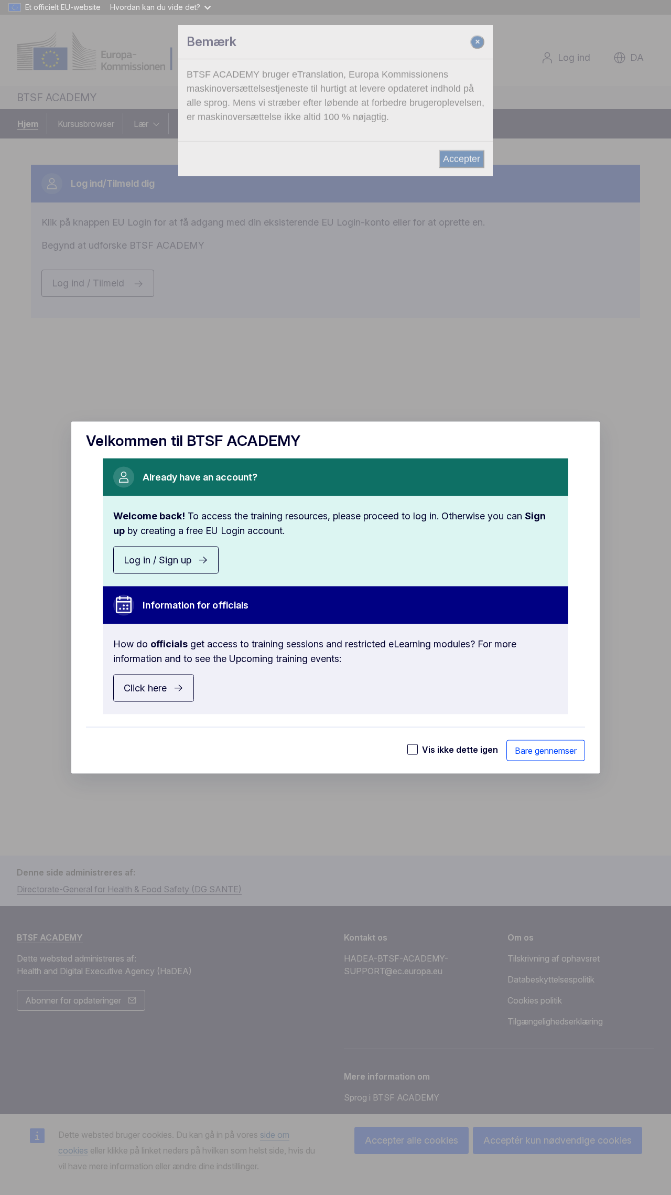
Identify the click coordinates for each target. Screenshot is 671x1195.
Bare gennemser (546, 750)
